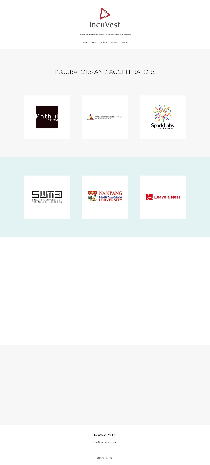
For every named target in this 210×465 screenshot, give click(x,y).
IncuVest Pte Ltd (105, 435)
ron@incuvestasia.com (105, 442)
